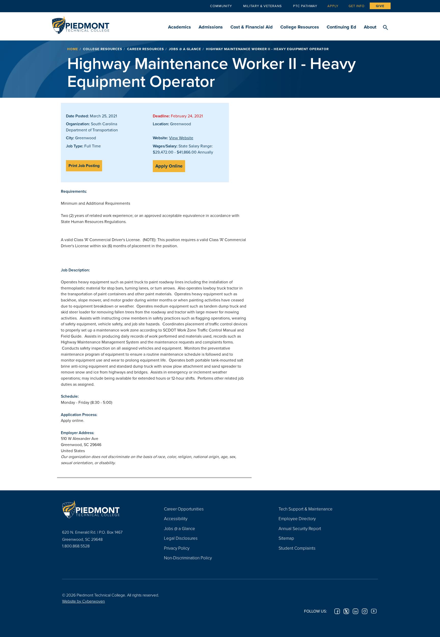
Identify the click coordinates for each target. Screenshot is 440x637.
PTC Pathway (305, 6)
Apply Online (169, 166)
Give (380, 6)
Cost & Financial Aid (251, 27)
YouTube (374, 611)
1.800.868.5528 (76, 546)
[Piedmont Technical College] (105, 509)
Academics (179, 27)
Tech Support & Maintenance (306, 509)
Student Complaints (297, 548)
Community (221, 6)
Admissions (211, 27)
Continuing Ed (341, 27)
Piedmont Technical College (80, 23)
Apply (332, 6)
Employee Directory (297, 518)
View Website (181, 138)
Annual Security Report (300, 528)
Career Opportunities (184, 509)
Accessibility (175, 518)
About (370, 27)
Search (385, 28)
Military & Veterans (262, 6)
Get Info (357, 6)
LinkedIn (355, 611)
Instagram (364, 611)
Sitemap (286, 538)
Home (72, 49)
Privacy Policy (176, 548)
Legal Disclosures (181, 538)
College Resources (299, 27)
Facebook (337, 611)
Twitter (346, 611)
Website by (83, 601)
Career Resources (145, 49)
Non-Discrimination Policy (188, 558)
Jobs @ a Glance (185, 49)
